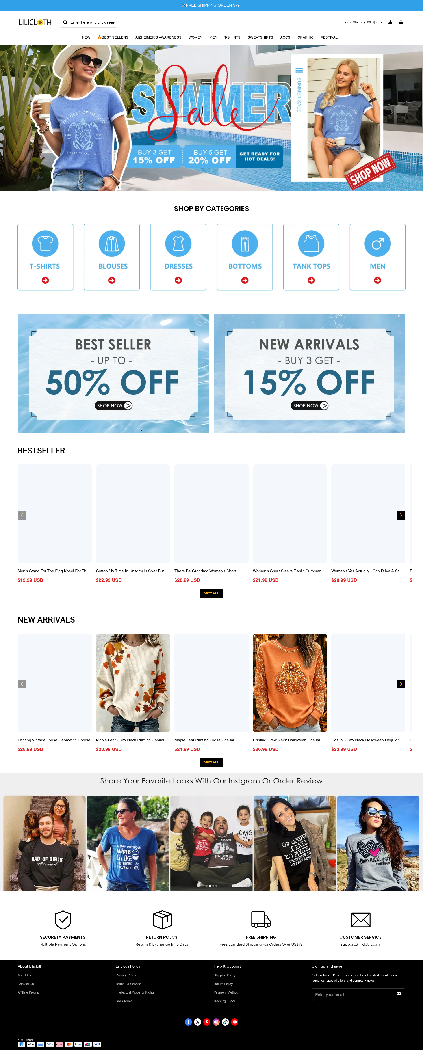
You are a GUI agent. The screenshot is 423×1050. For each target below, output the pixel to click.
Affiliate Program (29, 992)
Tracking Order (224, 1001)
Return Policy (223, 984)
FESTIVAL (329, 37)
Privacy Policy (126, 975)
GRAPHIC (305, 37)
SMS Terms (124, 1001)
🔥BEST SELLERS (112, 37)
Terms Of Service (128, 984)
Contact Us (26, 984)
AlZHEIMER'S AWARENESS (158, 37)
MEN (213, 37)
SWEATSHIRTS (260, 37)
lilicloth (29, 1039)
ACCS (285, 37)
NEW (86, 37)
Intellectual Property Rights (135, 992)
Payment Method (226, 992)
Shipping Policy (225, 975)
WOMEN (195, 37)
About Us (24, 975)
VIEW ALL (211, 593)
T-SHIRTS (232, 37)
